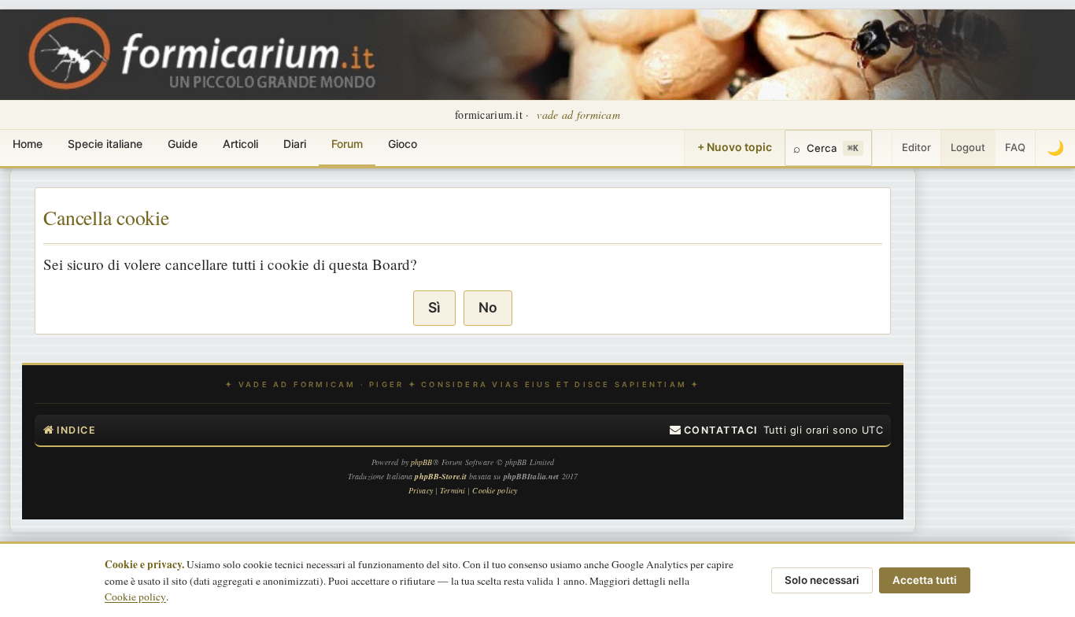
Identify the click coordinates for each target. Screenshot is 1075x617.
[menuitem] (714, 430)
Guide (183, 143)
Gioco (402, 143)
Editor (916, 147)
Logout (968, 147)
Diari (294, 143)
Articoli (240, 143)
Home (27, 143)
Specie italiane (105, 143)
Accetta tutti (924, 580)
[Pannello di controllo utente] (882, 148)
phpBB (422, 461)
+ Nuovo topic (734, 146)
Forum (347, 143)
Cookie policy (135, 596)
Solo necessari (822, 580)
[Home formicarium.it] (537, 54)
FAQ (1015, 147)
